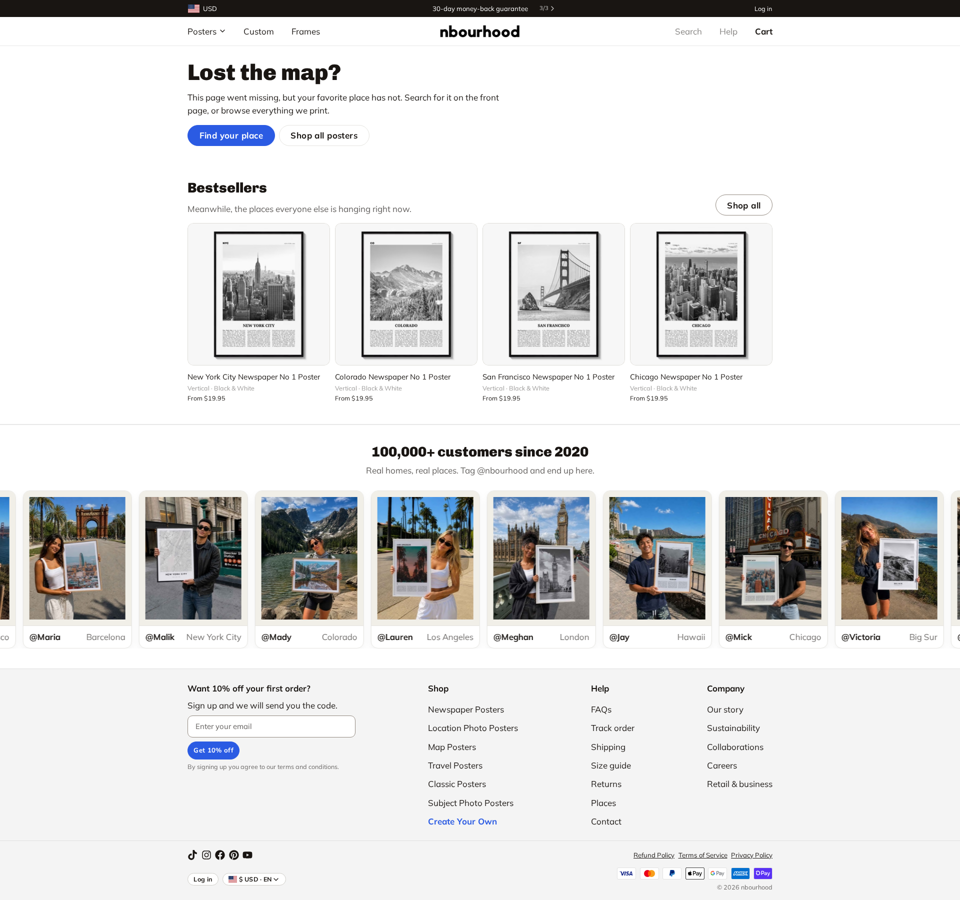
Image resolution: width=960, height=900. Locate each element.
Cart (763, 31)
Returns (606, 783)
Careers (722, 765)
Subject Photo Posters (471, 803)
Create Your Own (462, 821)
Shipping (608, 747)
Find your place (232, 135)
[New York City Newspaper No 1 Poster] (259, 294)
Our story (725, 709)
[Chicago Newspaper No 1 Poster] (701, 294)
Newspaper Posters (466, 709)
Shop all (743, 205)
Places (603, 803)
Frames (306, 31)
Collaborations (735, 747)
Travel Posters (455, 765)
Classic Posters (457, 783)
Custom (259, 31)
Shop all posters (324, 135)
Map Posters (452, 747)
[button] (258, 352)
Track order (612, 727)
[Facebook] (220, 855)
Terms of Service (703, 855)
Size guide (611, 765)
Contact (606, 821)
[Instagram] (207, 855)
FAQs (601, 709)
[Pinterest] (234, 855)
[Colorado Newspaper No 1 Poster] (406, 294)
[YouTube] (247, 855)
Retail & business (739, 783)
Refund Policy (654, 855)
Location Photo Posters (473, 727)
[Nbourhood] (480, 31)
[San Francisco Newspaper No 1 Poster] (553, 294)
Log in (763, 8)
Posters (202, 31)
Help (729, 31)
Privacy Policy (751, 855)
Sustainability (733, 727)
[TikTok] (193, 855)
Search (688, 31)
